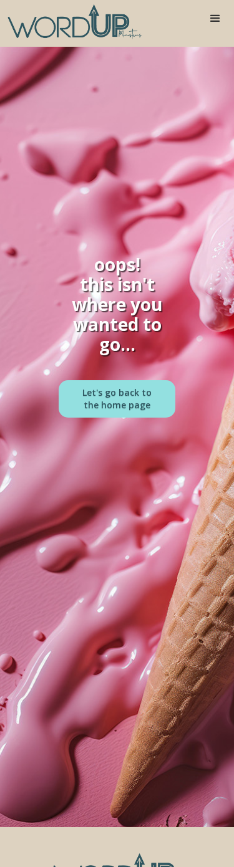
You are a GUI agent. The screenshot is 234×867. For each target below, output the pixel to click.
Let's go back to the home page (117, 398)
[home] (72, 22)
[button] (215, 18)
